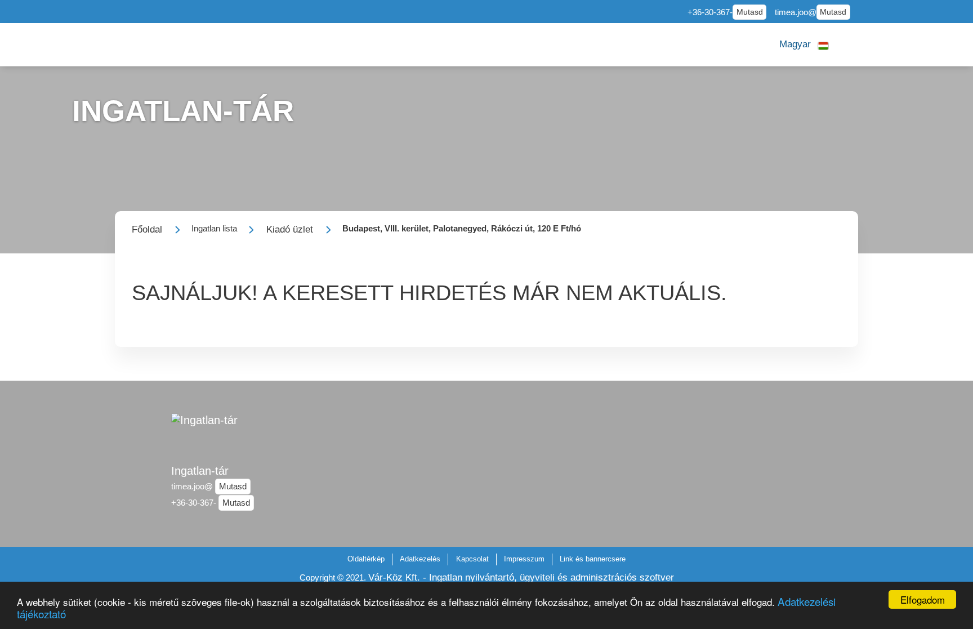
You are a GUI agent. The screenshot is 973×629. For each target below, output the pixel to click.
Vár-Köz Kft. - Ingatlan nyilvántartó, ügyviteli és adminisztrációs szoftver (521, 577)
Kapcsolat (472, 559)
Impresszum (524, 559)
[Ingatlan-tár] (204, 433)
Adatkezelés (420, 559)
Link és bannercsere (593, 559)
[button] (804, 44)
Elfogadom (922, 599)
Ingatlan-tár (200, 471)
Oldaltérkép (366, 559)
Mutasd (750, 12)
